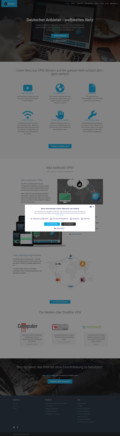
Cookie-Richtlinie (60, 215)
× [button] (93, 206)
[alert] (60, 218)
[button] (60, 228)
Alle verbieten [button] (68, 224)
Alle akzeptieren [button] (52, 224)
